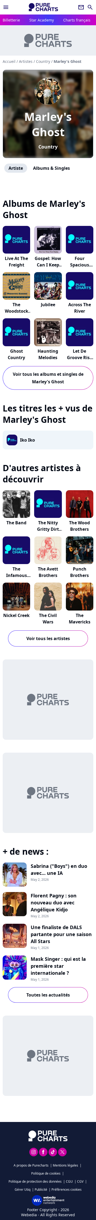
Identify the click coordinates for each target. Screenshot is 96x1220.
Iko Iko (27, 440)
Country (48, 146)
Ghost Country (16, 354)
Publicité (41, 1189)
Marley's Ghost (48, 124)
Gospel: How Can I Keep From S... (48, 264)
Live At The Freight (16, 261)
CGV (80, 1181)
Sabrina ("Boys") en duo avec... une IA (59, 869)
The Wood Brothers (79, 526)
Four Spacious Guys (79, 264)
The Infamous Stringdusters (16, 575)
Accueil (9, 61)
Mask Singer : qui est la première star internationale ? (58, 966)
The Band (16, 523)
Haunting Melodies (48, 354)
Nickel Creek (16, 615)
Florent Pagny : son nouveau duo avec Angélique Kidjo (54, 902)
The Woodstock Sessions (16, 311)
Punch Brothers (79, 572)
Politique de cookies (46, 1173)
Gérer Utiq (22, 1189)
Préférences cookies (66, 1189)
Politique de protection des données (35, 1181)
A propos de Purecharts (31, 1165)
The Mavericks (79, 618)
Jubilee (48, 305)
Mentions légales (65, 1165)
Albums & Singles (51, 168)
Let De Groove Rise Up (79, 357)
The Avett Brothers (48, 572)
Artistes (26, 61)
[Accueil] (43, 7)
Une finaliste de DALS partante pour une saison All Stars (61, 934)
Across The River (79, 308)
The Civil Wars (48, 618)
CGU (69, 1181)
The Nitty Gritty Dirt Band (48, 529)
